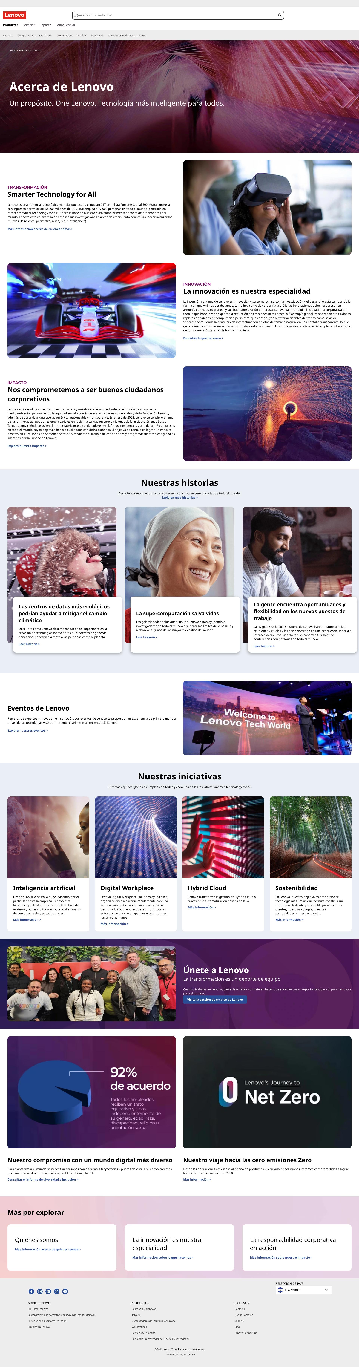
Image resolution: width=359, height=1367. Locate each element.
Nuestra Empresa (38, 1309)
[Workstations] (74, 35)
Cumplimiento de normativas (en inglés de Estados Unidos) (62, 1315)
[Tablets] (88, 35)
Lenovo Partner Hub (246, 1332)
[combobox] (174, 15)
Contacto (240, 1309)
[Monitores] (105, 35)
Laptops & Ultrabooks (144, 1309)
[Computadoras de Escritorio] (54, 35)
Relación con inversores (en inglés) (48, 1320)
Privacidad (172, 1354)
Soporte (239, 1320)
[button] (280, 15)
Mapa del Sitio (187, 1354)
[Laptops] (14, 35)
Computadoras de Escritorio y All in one (154, 1320)
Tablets (136, 1315)
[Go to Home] (14, 15)
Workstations (139, 1326)
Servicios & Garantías (143, 1332)
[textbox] (304, 1290)
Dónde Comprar (244, 1315)
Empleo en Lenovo (39, 1326)
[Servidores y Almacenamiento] (147, 35)
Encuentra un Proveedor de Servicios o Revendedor (160, 1338)
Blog (237, 1326)
